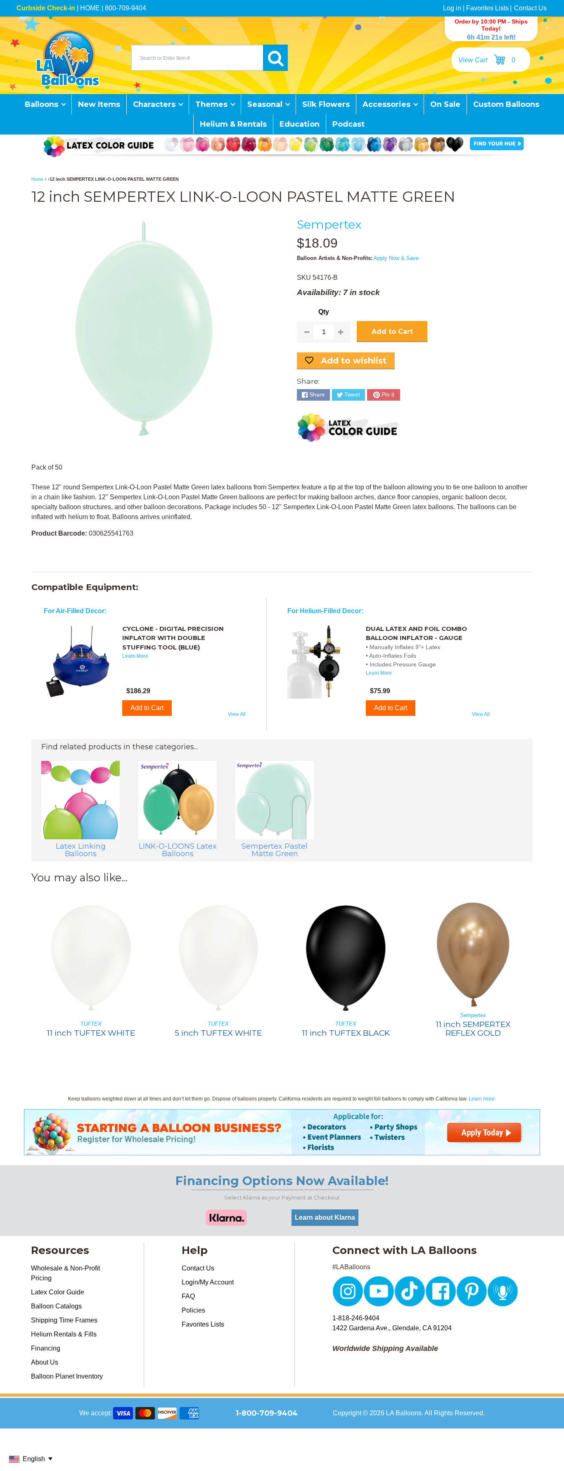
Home (37, 179)
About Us (44, 1362)
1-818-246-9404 (355, 1318)
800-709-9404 (125, 8)
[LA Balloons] (67, 58)
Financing (45, 1348)
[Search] (275, 58)
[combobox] (197, 58)
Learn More (135, 656)
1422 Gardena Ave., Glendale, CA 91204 (392, 1328)
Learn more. (482, 1099)
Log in (452, 8)
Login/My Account (208, 1282)
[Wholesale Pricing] (282, 1150)
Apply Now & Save (396, 258)
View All (237, 714)
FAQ (188, 1296)
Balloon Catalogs (56, 1306)
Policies (193, 1310)
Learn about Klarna (325, 1217)
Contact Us (530, 8)
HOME (90, 8)
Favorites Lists (487, 8)
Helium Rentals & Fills (64, 1334)
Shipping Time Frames (64, 1320)
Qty (323, 311)
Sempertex (329, 224)
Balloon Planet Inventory (67, 1376)
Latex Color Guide (57, 1292)
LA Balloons (404, 1413)
